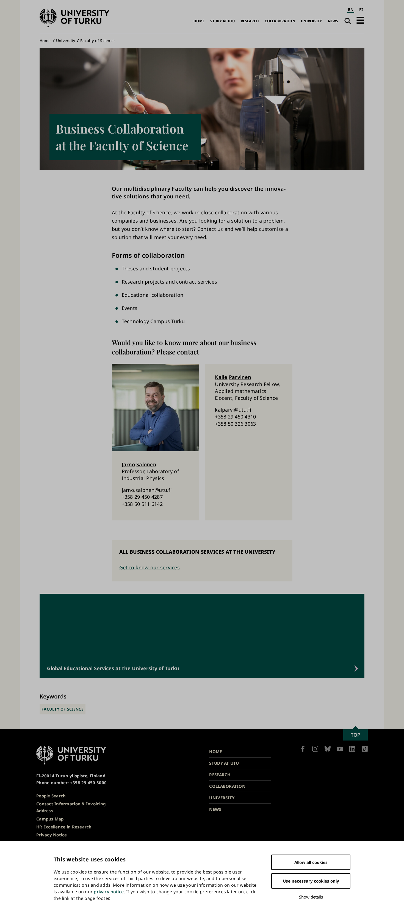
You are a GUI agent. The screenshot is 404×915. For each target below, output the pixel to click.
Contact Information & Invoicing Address (71, 807)
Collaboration (280, 21)
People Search (51, 795)
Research (250, 21)
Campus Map (50, 819)
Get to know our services (149, 567)
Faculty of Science (97, 40)
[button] (360, 20)
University (311, 21)
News (333, 21)
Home (198, 21)
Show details (311, 897)
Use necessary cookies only (311, 881)
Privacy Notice (51, 835)
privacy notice (109, 892)
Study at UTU (222, 21)
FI (361, 9)
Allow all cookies (311, 862)
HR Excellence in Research (64, 827)
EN (350, 9)
